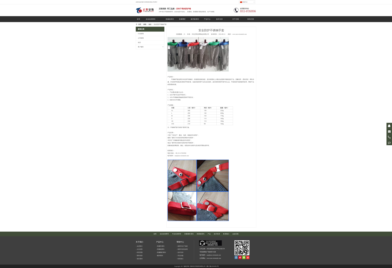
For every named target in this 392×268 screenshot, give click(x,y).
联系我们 (170, 150)
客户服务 (141, 47)
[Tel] (389, 137)
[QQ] (389, 125)
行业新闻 (141, 33)
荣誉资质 (140, 255)
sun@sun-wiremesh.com (214, 255)
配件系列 (160, 255)
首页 (155, 234)
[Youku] (247, 257)
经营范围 (140, 252)
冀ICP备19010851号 (212, 266)
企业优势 (140, 249)
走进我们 (140, 246)
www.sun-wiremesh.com (239, 34)
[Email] (389, 131)
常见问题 (180, 255)
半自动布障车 (176, 234)
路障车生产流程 (183, 246)
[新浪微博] (240, 257)
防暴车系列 (160, 246)
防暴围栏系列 (189, 234)
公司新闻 (141, 38)
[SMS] (389, 142)
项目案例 (140, 259)
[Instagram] (236, 257)
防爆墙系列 (160, 249)
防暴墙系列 (200, 234)
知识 (139, 42)
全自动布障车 (164, 234)
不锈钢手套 (174, 79)
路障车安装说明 (183, 249)
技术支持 (217, 234)
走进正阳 (235, 234)
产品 (209, 234)
